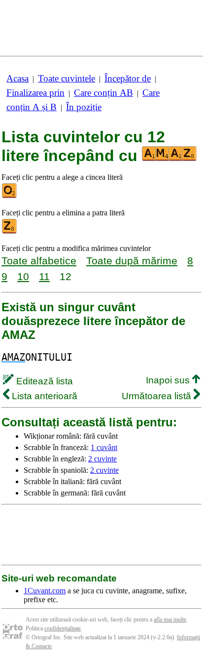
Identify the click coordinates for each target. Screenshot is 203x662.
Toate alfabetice (38, 260)
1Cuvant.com (45, 590)
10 (23, 276)
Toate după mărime (131, 260)
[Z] (9, 231)
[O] (9, 196)
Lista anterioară (43, 396)
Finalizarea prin (35, 92)
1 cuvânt (104, 447)
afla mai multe (170, 619)
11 (44, 276)
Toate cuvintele (66, 78)
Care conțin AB (103, 92)
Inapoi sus (169, 380)
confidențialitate (62, 628)
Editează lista (43, 381)
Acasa (17, 78)
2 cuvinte (102, 459)
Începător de (127, 78)
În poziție (84, 107)
